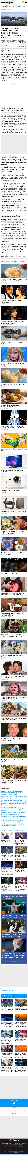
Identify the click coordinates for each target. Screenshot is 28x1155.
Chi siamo (5, 1146)
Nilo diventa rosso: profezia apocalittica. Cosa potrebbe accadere (13, 824)
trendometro (10, 995)
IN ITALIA (17, 1112)
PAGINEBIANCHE (9, 1143)
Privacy (16, 1146)
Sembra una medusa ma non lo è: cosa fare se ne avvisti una (14, 797)
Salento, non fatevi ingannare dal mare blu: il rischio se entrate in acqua (14, 817)
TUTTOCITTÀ (15, 1143)
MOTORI (14, 1110)
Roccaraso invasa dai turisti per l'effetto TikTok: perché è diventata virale (13, 813)
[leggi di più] (25, 50)
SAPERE (24, 1110)
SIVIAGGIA (24, 1143)
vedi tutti (14, 961)
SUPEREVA (19, 1144)
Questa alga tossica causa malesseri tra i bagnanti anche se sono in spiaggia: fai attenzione (13, 808)
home (2, 9)
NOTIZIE (4, 1110)
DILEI (20, 1143)
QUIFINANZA (8, 1144)
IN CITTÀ (11, 1112)
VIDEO (19, 1110)
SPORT (8, 1110)
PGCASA (4, 1143)
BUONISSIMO (14, 1144)
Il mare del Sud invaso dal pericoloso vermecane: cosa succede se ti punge (12, 821)
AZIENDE (24, 1112)
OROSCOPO (4, 1112)
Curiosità (7, 9)
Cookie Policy (21, 1146)
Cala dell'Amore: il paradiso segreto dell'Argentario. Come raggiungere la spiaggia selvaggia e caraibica (12, 792)
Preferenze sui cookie (12, 1147)
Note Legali (11, 1146)
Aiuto (19, 1147)
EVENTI (14, 1113)
